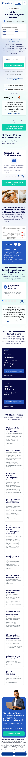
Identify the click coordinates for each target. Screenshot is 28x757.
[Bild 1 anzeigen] (9, 41)
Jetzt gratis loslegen (14, 733)
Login (18, 3)
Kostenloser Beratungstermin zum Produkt (14, 78)
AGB (18, 70)
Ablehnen (7, 754)
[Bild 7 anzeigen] (17, 41)
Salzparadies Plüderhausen (14, 321)
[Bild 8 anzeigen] (18, 41)
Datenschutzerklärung (13, 71)
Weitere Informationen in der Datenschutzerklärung (13, 751)
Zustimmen (20, 754)
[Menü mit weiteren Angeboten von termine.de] (25, 3)
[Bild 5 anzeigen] (14, 41)
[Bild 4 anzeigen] (13, 41)
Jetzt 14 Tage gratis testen (14, 65)
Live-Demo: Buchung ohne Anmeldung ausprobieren (14, 127)
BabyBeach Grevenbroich (14, 113)
